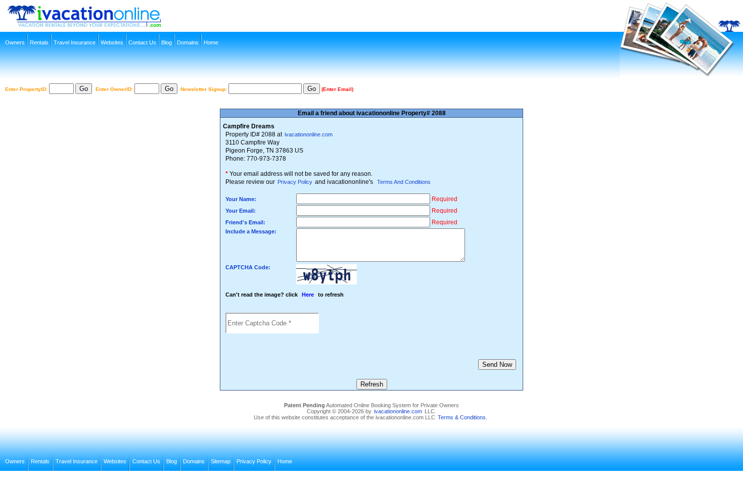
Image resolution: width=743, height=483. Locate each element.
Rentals (39, 42)
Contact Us (142, 42)
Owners (15, 42)
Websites (112, 42)
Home (211, 42)
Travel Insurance (75, 42)
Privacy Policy (294, 182)
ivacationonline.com (309, 134)
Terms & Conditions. (462, 417)
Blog (166, 42)
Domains (188, 42)
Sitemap (220, 461)
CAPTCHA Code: (247, 267)
